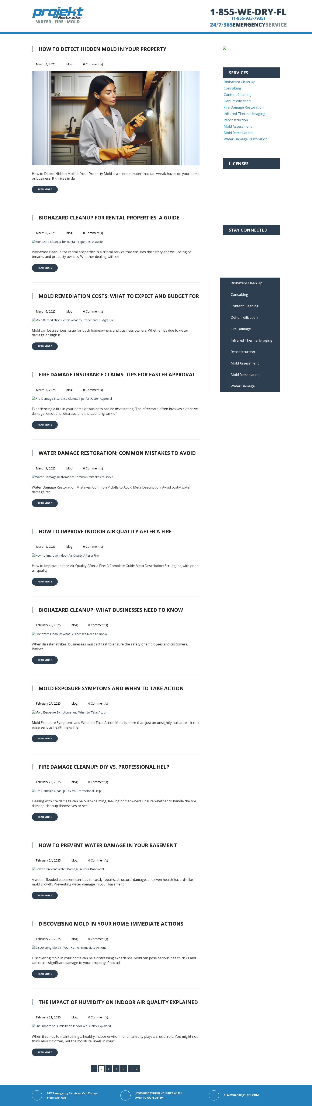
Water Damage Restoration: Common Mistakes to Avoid (117, 452)
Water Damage (243, 386)
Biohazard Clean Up (239, 82)
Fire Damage (241, 329)
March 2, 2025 (46, 547)
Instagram (237, 245)
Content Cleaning (238, 94)
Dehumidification (237, 101)
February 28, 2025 (48, 625)
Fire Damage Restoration (244, 107)
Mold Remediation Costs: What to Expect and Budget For (119, 295)
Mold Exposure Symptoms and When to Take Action (111, 688)
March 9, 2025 (46, 64)
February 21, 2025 (48, 1017)
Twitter (235, 252)
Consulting (232, 88)
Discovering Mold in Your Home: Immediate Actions (111, 923)
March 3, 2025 (46, 468)
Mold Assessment (238, 126)
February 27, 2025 (48, 703)
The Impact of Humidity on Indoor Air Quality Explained (118, 1001)
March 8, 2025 (46, 233)
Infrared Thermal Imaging (244, 113)
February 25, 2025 (48, 782)
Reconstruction (236, 120)
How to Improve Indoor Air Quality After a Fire (105, 531)
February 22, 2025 (48, 939)
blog (69, 64)
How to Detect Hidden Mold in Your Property (102, 48)
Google (234, 258)
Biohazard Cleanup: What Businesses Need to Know (111, 609)
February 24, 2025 (48, 860)
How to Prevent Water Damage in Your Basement (108, 845)
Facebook (236, 239)
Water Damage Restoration (245, 139)
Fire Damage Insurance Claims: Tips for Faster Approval (117, 374)
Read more (45, 189)
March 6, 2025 (46, 311)
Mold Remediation (238, 132)
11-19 (134, 1068)
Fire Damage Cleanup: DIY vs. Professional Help (104, 766)
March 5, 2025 (46, 390)
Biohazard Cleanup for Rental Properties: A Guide (109, 217)
